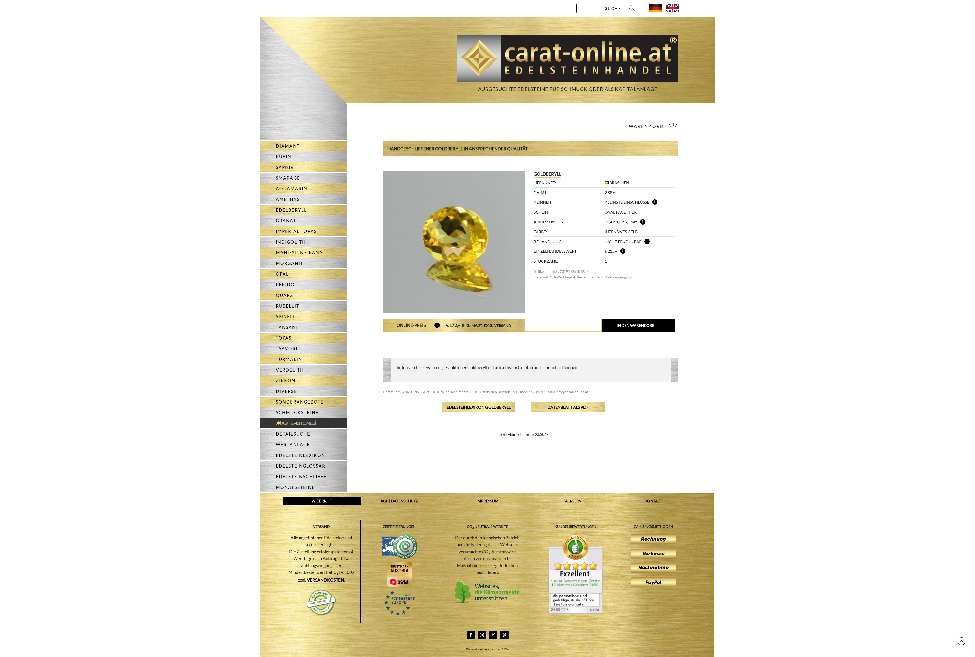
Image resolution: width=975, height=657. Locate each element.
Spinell (286, 316)
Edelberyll (291, 210)
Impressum (487, 501)
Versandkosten (325, 580)
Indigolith (291, 242)
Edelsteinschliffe (301, 476)
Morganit (289, 263)
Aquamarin (291, 188)
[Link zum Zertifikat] (575, 612)
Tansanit (288, 327)
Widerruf (321, 501)
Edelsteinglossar (301, 466)
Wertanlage (293, 444)
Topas (284, 338)
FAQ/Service (575, 501)
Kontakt (653, 501)
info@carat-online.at (572, 392)
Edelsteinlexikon (300, 455)
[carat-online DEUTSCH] (655, 10)
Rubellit (287, 306)
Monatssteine (295, 487)
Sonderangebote (300, 402)
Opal (282, 274)
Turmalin (289, 359)
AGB (384, 501)
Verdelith (290, 370)
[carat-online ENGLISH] (672, 10)
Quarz (285, 295)
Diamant (288, 146)
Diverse (286, 391)
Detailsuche (293, 434)
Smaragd (288, 178)
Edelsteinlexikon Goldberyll (479, 407)
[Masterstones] (288, 423)
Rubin (283, 156)
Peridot (287, 284)
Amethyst (289, 199)
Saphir (285, 167)
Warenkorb (646, 126)
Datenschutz (404, 501)
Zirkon (286, 380)
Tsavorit (288, 348)
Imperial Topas (296, 231)
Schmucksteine (297, 412)
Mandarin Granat (301, 252)
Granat (286, 220)
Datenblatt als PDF (568, 407)
